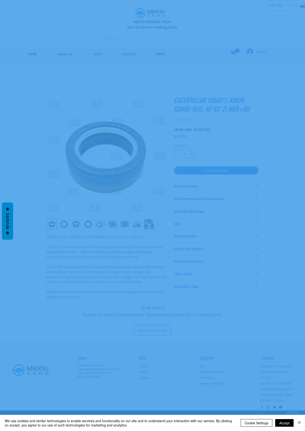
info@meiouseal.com (158, 238)
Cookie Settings (256, 423)
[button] (250, 148)
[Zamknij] (299, 423)
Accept (284, 423)
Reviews (7, 221)
